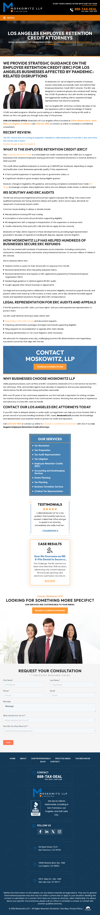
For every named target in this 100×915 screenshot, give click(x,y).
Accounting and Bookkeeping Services (50, 472)
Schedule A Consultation (50, 366)
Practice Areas (63, 758)
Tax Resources (82, 758)
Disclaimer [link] (54, 908)
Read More (50, 581)
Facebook (40, 832)
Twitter (53, 832)
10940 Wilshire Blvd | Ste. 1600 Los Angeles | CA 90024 (51, 864)
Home (12, 758)
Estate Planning (42, 477)
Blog (43, 762)
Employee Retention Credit (19, 154)
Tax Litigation (41, 459)
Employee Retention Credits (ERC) (49, 465)
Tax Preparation (42, 450)
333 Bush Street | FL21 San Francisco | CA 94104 (49, 848)
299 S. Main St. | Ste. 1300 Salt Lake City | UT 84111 (49, 880)
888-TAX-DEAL (86, 9)
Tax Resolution (42, 445)
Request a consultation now (50, 610)
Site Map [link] (64, 908)
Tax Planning (41, 482)
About (23, 758)
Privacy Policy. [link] (76, 908)
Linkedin (47, 832)
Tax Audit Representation (47, 454)
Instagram (59, 832)
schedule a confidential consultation (60, 423)
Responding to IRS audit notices (19, 321)
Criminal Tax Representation (49, 491)
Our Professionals (41, 758)
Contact (55, 762)
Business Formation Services (49, 486)
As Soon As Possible (89, 5)
